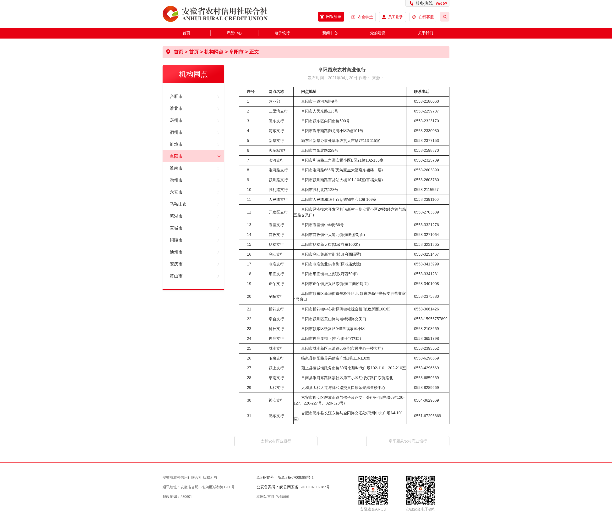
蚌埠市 (176, 144)
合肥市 (176, 96)
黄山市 (176, 276)
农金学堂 (365, 17)
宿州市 (176, 132)
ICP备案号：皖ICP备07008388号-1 (285, 477)
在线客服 (426, 17)
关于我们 (425, 33)
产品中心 (234, 33)
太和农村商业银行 (276, 441)
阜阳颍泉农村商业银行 (408, 441)
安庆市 (176, 264)
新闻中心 (330, 33)
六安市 (176, 192)
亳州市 (176, 120)
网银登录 (333, 17)
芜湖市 (176, 216)
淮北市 (176, 108)
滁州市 (176, 180)
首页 (186, 33)
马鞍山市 (178, 204)
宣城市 (176, 228)
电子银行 (282, 33)
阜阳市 (176, 156)
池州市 (176, 252)
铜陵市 (176, 240)
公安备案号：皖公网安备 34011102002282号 (293, 487)
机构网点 (214, 51)
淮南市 (176, 168)
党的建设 (377, 33)
